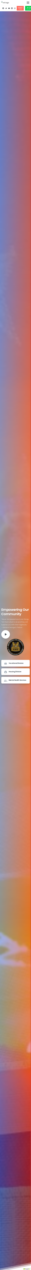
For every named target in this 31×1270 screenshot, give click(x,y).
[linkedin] (11, 8)
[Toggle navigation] (28, 2)
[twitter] (6, 8)
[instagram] (14, 8)
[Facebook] (3, 8)
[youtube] (9, 8)
